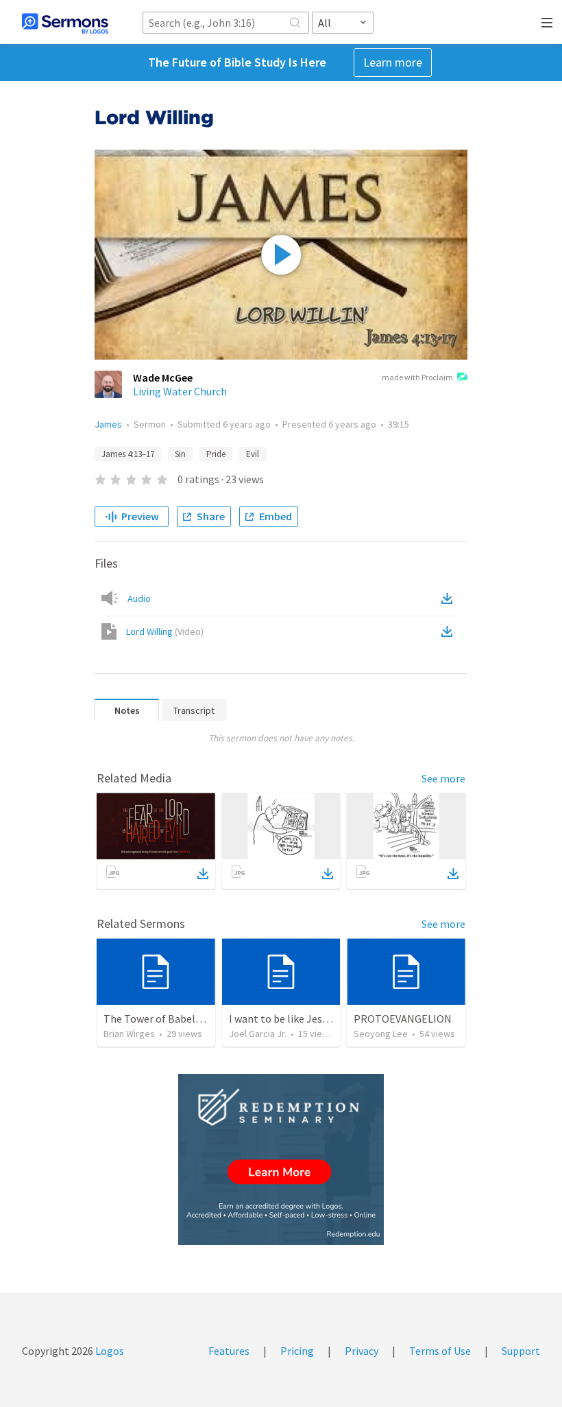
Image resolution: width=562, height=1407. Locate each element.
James (108, 424)
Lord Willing (165, 631)
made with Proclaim (417, 377)
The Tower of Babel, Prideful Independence (204, 1018)
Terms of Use (440, 1351)
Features (228, 1351)
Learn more (392, 62)
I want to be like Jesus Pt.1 (291, 1018)
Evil (252, 454)
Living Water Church (180, 391)
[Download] (202, 874)
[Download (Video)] (450, 631)
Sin (180, 454)
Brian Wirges (129, 1033)
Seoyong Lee (381, 1033)
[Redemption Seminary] (281, 1159)
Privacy (361, 1351)
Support (521, 1351)
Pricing (297, 1351)
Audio (139, 598)
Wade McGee (163, 377)
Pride (215, 454)
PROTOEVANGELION (403, 1018)
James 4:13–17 (127, 454)
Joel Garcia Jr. (257, 1033)
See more (443, 778)
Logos (108, 1351)
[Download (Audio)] (450, 598)
